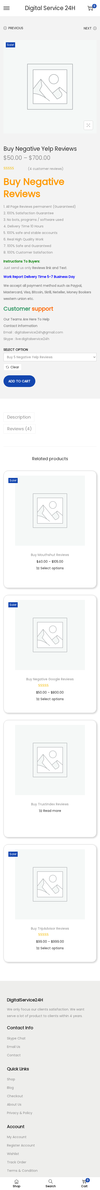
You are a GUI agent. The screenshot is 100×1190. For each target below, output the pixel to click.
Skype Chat (16, 1038)
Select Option (15, 349)
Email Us (13, 1046)
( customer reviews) (45, 168)
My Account (17, 1137)
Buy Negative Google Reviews (50, 679)
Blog (10, 1087)
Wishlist (13, 1153)
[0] (90, 8)
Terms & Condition (22, 1170)
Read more (52, 810)
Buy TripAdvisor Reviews (50, 928)
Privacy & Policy (19, 1113)
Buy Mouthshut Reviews (50, 554)
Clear (14, 367)
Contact (14, 1055)
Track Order (16, 1162)
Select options (52, 568)
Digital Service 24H (50, 8)
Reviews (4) (19, 429)
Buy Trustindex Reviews (50, 804)
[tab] (50, 417)
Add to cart (19, 381)
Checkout (15, 1096)
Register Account (21, 1145)
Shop (11, 1079)
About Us (14, 1104)
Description (19, 417)
